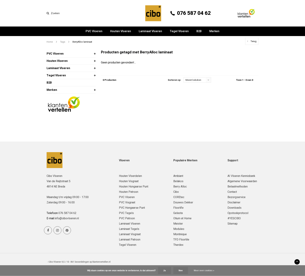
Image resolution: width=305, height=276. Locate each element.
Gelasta (178, 213)
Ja (164, 270)
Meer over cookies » (204, 270)
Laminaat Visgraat (130, 234)
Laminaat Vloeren (150, 31)
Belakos (178, 181)
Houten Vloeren (120, 31)
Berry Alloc (180, 186)
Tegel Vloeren (179, 31)
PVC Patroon (127, 218)
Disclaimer (234, 202)
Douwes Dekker (183, 202)
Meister (178, 224)
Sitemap (233, 224)
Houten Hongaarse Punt (133, 186)
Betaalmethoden (238, 186)
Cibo (176, 192)
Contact (232, 192)
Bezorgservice (237, 197)
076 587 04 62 (194, 13)
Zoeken (55, 13)
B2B (199, 31)
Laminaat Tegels (129, 229)
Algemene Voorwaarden (242, 181)
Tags (62, 41)
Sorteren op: (174, 80)
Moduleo (178, 229)
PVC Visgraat (127, 202)
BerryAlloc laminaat (82, 41)
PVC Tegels (126, 213)
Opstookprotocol (238, 213)
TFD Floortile (181, 239)
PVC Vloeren (94, 31)
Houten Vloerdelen (130, 176)
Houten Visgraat (129, 181)
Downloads (234, 208)
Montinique (180, 234)
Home (50, 41)
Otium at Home (182, 218)
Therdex (178, 245)
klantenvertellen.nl (101, 261)
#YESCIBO (234, 218)
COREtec (178, 197)
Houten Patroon (128, 192)
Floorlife (178, 208)
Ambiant (178, 176)
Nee (181, 270)
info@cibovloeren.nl (67, 218)
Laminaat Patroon (129, 239)
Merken (214, 31)
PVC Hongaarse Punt (132, 208)
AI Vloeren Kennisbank (241, 176)
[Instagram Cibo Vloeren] (57, 230)
